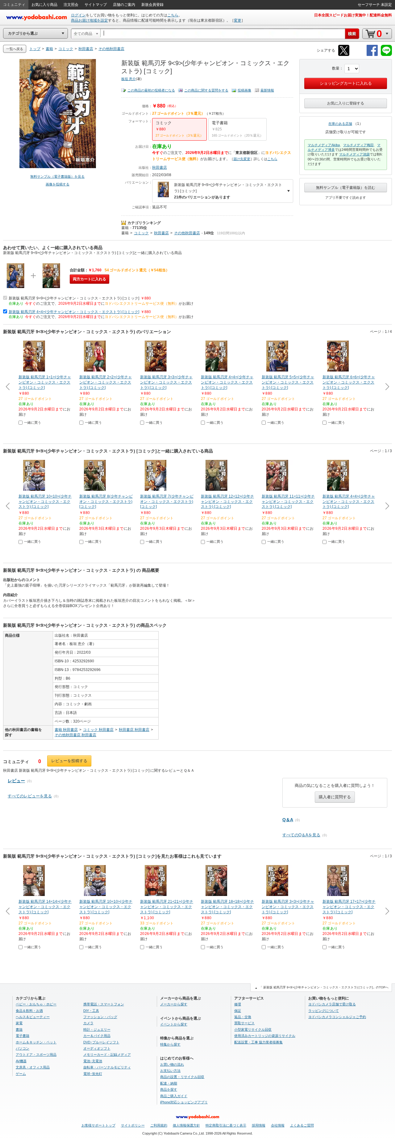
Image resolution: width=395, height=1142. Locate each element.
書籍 (125, 228)
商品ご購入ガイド (173, 1096)
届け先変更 (241, 159)
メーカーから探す (173, 1004)
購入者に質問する (335, 797)
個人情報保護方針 (186, 1125)
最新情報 (267, 90)
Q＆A (287, 819)
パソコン (22, 1048)
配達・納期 (168, 1083)
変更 (237, 20)
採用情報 (258, 1125)
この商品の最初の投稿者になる (151, 90)
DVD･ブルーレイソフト (101, 1042)
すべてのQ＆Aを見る (301, 835)
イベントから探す (173, 1024)
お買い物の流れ (172, 1064)
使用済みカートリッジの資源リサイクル (264, 1036)
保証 (237, 1011)
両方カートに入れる (89, 279)
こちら (172, 15)
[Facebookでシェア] (372, 55)
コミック (141, 233)
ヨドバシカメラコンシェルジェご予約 (337, 1017)
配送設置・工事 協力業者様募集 (258, 1042)
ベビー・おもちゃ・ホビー (36, 1004)
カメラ (88, 1023)
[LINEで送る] (386, 55)
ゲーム (21, 1074)
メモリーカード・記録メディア (107, 1054)
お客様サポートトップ (98, 1125)
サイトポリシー (133, 1125)
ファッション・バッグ (100, 1017)
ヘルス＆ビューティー (33, 1017)
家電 (19, 1023)
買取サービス (244, 1023)
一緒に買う (32, 422)
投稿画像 (244, 90)
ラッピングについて (323, 1011)
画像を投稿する (57, 184)
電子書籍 (22, 1036)
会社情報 (278, 1125)
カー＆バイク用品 (96, 1036)
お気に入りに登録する (345, 103)
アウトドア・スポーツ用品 (36, 1054)
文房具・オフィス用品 (33, 1067)
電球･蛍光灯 (92, 1074)
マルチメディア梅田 (358, 145)
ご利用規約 (158, 1125)
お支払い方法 (170, 1070)
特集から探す (170, 1044)
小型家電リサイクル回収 (253, 1029)
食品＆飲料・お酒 (29, 1011)
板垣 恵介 (128, 79)
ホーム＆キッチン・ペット (36, 1042)
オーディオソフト (96, 1048)
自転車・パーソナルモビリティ (107, 1067)
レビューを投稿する (69, 760)
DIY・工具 (91, 1011)
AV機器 (21, 1061)
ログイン (78, 15)
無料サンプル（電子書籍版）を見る (57, 176)
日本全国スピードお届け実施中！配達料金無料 (353, 15)
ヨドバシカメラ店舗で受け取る (332, 1004)
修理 (237, 1004)
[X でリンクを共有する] (343, 55)
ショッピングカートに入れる (346, 83)
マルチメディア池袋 (354, 154)
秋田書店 (159, 167)
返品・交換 (242, 1017)
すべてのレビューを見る (30, 796)
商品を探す (168, 1089)
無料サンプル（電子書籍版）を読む (345, 187)
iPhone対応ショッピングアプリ (184, 1102)
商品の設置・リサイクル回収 (182, 1077)
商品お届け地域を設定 (89, 20)
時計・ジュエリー (96, 1029)
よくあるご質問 (302, 1125)
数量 (335, 68)
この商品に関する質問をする (206, 90)
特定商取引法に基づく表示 (226, 1125)
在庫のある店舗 (340, 123)
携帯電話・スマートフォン (103, 1004)
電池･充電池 (92, 1061)
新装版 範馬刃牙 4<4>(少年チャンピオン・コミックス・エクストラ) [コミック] (74, 312)
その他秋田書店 (187, 233)
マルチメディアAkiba (324, 145)
